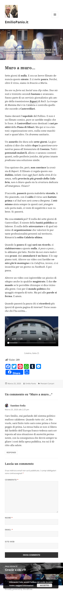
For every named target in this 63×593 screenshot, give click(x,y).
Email (9, 529)
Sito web (10, 541)
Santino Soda (18, 405)
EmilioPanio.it (16, 22)
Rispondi (11, 452)
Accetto (44, 585)
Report (34, 101)
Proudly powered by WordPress (18, 589)
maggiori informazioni (24, 585)
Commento (12, 479)
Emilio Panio (31, 383)
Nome (9, 517)
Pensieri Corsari (47, 383)
